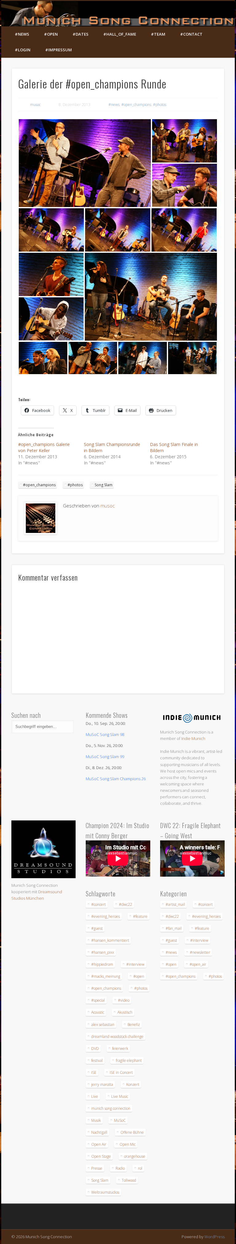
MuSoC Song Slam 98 (105, 734)
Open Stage (101, 1156)
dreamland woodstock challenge (117, 1036)
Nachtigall (99, 1132)
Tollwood (129, 1180)
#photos (159, 104)
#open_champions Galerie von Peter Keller (44, 447)
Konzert (132, 1084)
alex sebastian (102, 1024)
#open (51, 34)
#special (98, 1000)
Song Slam (103, 484)
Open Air (98, 1144)
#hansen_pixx (102, 952)
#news (22, 34)
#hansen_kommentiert (110, 940)
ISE (93, 1072)
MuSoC (120, 1120)
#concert (98, 904)
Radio (120, 1168)
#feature (140, 916)
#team (158, 34)
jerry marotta (102, 1084)
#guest (97, 928)
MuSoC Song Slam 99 (105, 756)
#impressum (58, 50)
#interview (135, 964)
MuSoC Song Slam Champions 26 (116, 778)
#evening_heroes (105, 916)
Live (94, 1096)
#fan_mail (174, 928)
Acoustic (97, 1012)
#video (123, 1000)
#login (22, 50)
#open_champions (136, 104)
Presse (96, 1168)
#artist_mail (175, 904)
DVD (95, 1048)
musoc (35, 104)
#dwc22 (125, 904)
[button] (84, 163)
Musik (96, 1120)
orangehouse (134, 1156)
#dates (80, 34)
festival (97, 1060)
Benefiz (134, 1024)
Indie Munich (193, 738)
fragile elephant (129, 1060)
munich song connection (110, 1108)
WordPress (214, 1236)
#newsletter (200, 952)
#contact (191, 34)
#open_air (198, 964)
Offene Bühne (132, 1132)
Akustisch (124, 1012)
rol (140, 1168)
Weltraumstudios (105, 1192)
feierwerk (120, 1048)
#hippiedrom (102, 964)
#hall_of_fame (119, 34)
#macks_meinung (105, 976)
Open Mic (128, 1144)
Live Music (119, 1096)
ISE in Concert (121, 1072)
